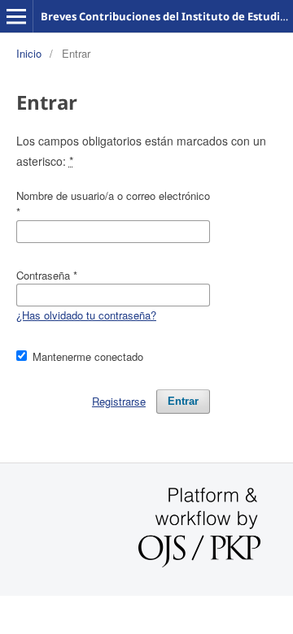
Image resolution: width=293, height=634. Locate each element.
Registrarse (119, 401)
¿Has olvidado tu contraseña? (86, 315)
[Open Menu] (16, 16)
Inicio (29, 53)
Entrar (183, 401)
